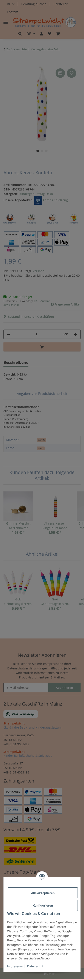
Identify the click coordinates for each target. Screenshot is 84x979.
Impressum (15, 966)
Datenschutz (36, 966)
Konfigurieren (43, 905)
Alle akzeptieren (43, 893)
